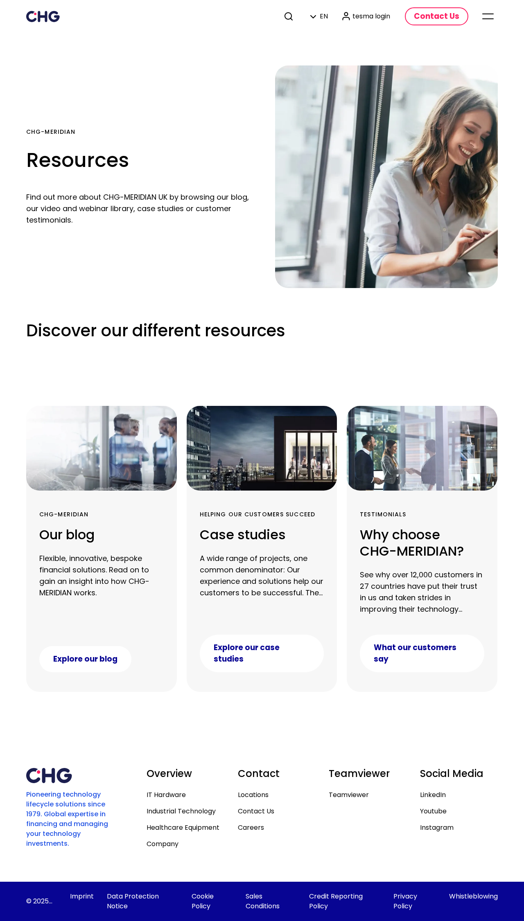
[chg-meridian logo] (43, 16)
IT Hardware (166, 794)
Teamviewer (349, 794)
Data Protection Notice (133, 901)
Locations (253, 794)
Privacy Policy (405, 901)
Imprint (82, 896)
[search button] (289, 16)
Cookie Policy (203, 901)
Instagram (437, 827)
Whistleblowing (473, 896)
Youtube (433, 811)
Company (162, 844)
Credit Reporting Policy (336, 901)
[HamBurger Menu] (488, 16)
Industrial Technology (181, 811)
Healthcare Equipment (183, 827)
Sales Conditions (263, 901)
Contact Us (256, 811)
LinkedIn (433, 794)
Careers (251, 827)
